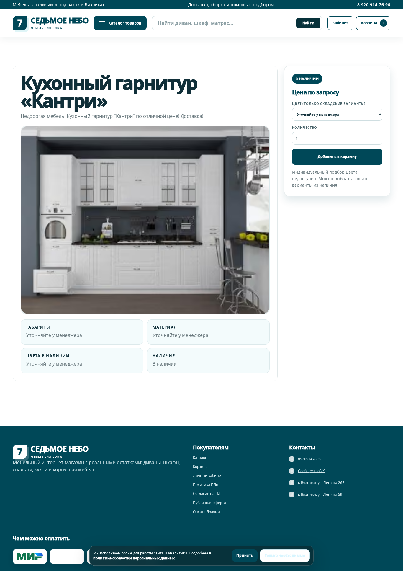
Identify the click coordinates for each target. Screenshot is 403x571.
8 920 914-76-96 (373, 4)
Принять (244, 555)
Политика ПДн (205, 484)
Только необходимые (285, 555)
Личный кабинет (208, 475)
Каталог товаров (124, 23)
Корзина (372, 22)
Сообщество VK (311, 470)
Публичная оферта (209, 502)
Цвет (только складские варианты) (329, 103)
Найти (308, 22)
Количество (304, 127)
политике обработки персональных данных (134, 558)
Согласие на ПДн (208, 493)
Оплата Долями (206, 511)
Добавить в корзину (337, 156)
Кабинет (340, 22)
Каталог (200, 457)
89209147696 (309, 458)
